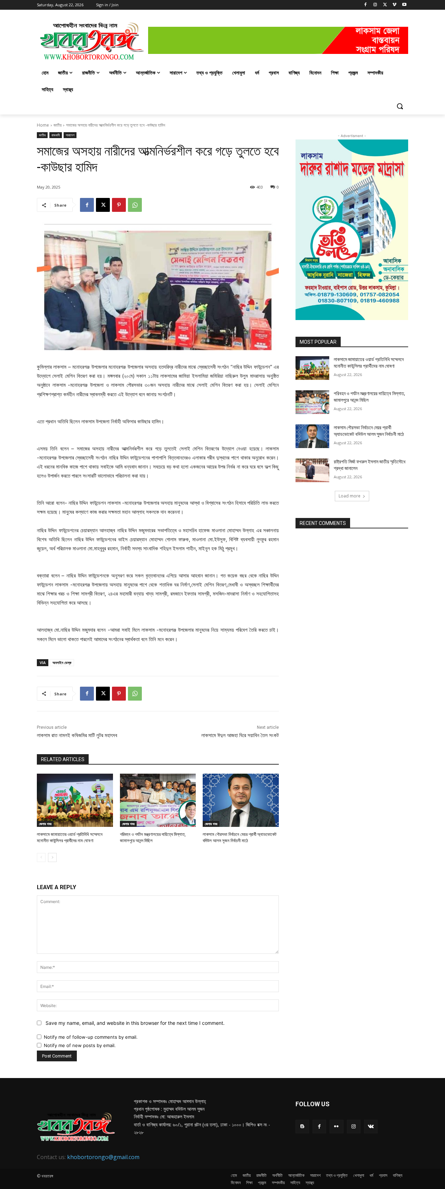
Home (43, 125)
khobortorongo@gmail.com (103, 1157)
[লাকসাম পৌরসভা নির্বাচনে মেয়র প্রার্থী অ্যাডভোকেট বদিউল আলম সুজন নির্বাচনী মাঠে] (241, 800)
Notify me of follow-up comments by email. (91, 1037)
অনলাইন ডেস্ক (61, 662)
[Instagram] (375, 5)
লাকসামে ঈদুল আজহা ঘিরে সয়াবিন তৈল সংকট (240, 735)
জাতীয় (58, 125)
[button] (399, 106)
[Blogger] (302, 1126)
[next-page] (52, 857)
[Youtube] (404, 5)
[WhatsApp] (135, 205)
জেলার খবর (45, 823)
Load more (350, 496)
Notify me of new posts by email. (80, 1045)
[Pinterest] (119, 205)
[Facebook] (366, 5)
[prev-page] (41, 857)
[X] (385, 5)
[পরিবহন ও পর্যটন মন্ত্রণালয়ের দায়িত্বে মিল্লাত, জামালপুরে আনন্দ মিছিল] (158, 800)
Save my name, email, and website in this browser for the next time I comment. (135, 1023)
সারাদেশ (70, 135)
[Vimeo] (394, 5)
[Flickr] (336, 1126)
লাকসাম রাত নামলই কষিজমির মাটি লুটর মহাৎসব (77, 735)
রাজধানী (55, 135)
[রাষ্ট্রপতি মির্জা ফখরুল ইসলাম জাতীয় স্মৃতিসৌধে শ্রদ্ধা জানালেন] (312, 470)
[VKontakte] (371, 1126)
